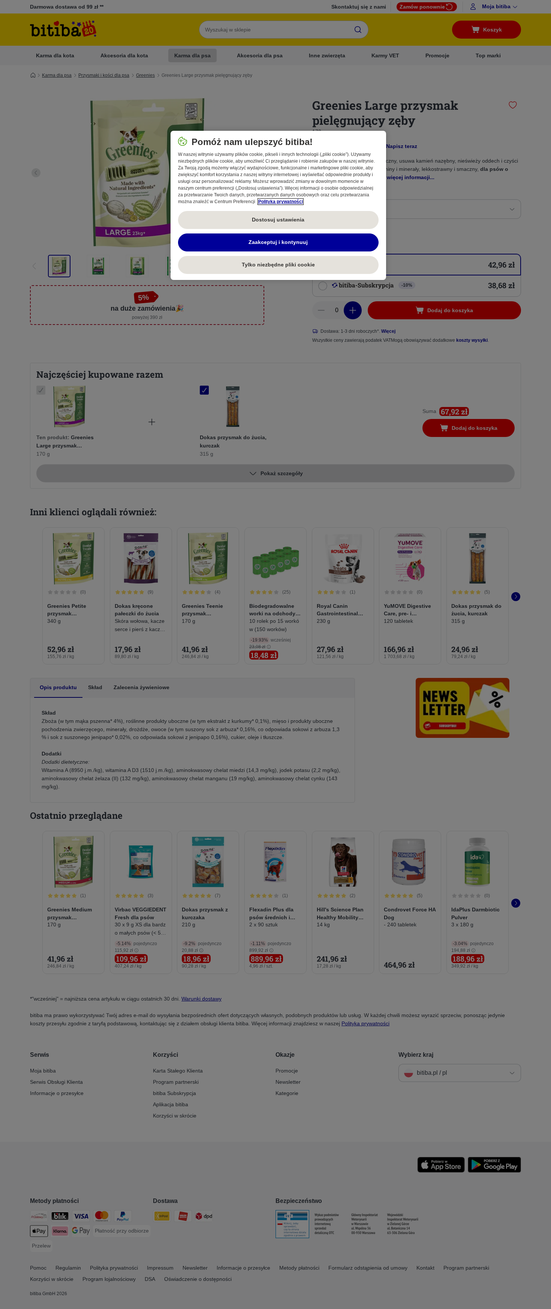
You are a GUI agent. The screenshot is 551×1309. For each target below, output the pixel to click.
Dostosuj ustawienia (278, 220)
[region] (278, 205)
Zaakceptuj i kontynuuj (278, 242)
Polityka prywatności (280, 201)
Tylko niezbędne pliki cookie (278, 265)
